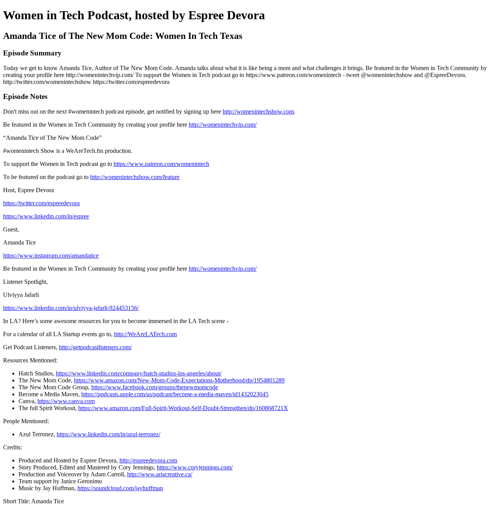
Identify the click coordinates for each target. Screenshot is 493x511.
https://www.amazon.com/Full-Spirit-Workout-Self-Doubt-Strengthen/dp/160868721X (183, 408)
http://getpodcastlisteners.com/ (95, 347)
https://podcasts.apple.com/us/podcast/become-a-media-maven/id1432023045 (174, 394)
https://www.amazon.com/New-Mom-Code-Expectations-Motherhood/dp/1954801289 (179, 380)
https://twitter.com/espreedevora (41, 203)
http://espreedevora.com (148, 460)
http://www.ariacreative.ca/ (159, 474)
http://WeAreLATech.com (145, 334)
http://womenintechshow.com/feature (134, 177)
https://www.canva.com (66, 401)
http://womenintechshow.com (258, 111)
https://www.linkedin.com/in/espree (46, 216)
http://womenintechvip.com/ (223, 124)
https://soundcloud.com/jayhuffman (120, 488)
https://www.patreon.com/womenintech (161, 164)
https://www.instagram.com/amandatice (51, 255)
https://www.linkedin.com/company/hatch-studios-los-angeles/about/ (138, 373)
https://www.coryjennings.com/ (195, 467)
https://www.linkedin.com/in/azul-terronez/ (108, 434)
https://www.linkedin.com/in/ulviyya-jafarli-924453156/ (71, 308)
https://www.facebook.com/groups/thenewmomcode (154, 387)
